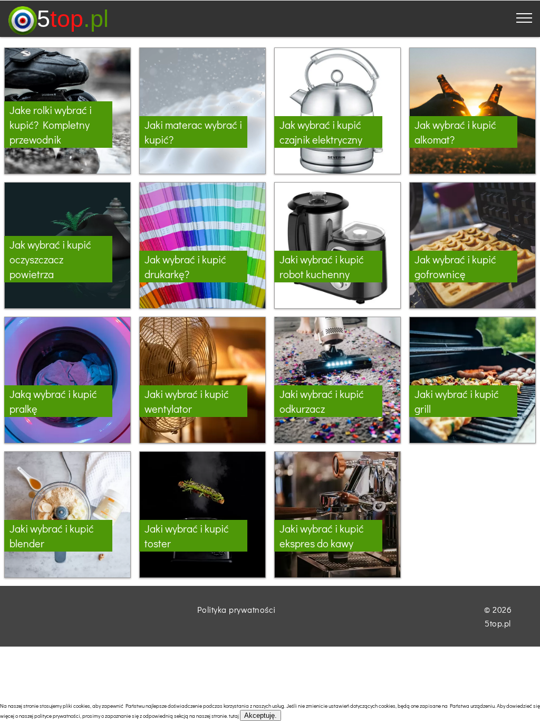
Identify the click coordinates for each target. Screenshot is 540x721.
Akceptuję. (260, 715)
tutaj (234, 716)
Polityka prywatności (236, 609)
